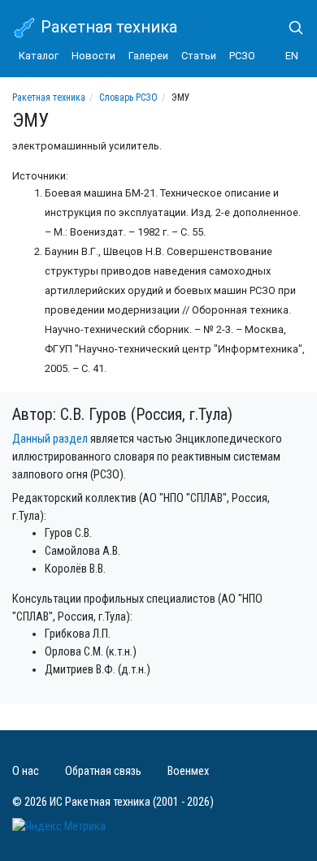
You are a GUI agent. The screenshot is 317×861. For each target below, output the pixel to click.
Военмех (188, 771)
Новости (93, 56)
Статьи (198, 56)
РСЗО (242, 56)
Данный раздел (50, 439)
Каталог (39, 56)
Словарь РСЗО (128, 97)
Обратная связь (103, 771)
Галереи (148, 56)
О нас (25, 771)
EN (291, 56)
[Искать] (289, 27)
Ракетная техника (107, 27)
